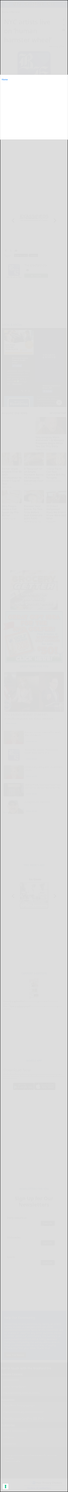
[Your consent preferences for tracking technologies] (6, 1486)
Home (5, 79)
